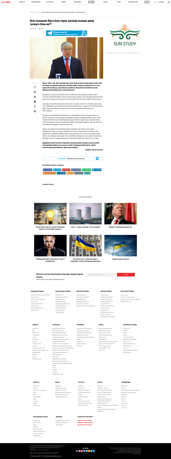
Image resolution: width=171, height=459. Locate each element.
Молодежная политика (59, 333)
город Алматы (104, 295)
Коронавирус (59, 425)
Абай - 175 (102, 350)
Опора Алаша (127, 352)
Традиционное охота (61, 397)
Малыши (100, 386)
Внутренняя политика (58, 328)
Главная (32, 12)
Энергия (35, 427)
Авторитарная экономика (84, 333)
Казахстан (36, 328)
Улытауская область (61, 306)
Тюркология (102, 337)
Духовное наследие (91, 2)
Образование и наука (40, 417)
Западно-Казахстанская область (40, 295)
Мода (79, 399)
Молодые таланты (102, 388)
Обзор (123, 399)
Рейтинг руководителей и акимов (62, 346)
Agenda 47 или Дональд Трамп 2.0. (120, 227)
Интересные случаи (84, 401)
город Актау (34, 301)
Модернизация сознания (130, 350)
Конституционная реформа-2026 (62, 363)
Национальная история (105, 328)
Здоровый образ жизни (62, 420)
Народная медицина (62, 422)
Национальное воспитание (63, 392)
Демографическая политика (60, 339)
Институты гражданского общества (62, 348)
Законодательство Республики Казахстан (106, 410)
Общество (35, 333)
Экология (124, 408)
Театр (35, 392)
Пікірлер (38, 12)
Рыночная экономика (83, 330)
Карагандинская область (62, 304)
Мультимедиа (36, 352)
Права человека (57, 354)
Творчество (126, 328)
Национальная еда (60, 390)
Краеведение (103, 339)
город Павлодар (81, 299)
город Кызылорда (105, 314)
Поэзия (125, 330)
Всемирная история (105, 330)
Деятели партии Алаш (105, 335)
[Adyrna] (6, 2)
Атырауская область (37, 304)
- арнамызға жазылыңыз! (71, 158)
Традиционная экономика (84, 328)
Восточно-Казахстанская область (131, 299)
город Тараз (103, 310)
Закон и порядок (147, 2)
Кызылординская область (108, 317)
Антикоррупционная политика (85, 337)
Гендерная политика (58, 337)
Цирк (34, 399)
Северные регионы (82, 291)
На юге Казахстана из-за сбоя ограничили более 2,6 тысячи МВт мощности (50, 228)
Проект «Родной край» (104, 392)
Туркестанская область (107, 306)
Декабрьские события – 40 (40, 350)
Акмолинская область (61, 297)
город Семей (124, 295)
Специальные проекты (104, 394)
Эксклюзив (124, 403)
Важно (64, 2)
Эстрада (35, 401)
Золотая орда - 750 (104, 346)
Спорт (119, 2)
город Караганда (60, 301)
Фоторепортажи (83, 405)
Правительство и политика (60, 343)
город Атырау (35, 306)
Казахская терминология (128, 392)
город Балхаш (59, 312)
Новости (22, 2)
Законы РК (55, 357)
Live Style (81, 382)
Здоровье (124, 386)
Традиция (58, 386)
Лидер (123, 388)
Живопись (36, 386)
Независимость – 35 (38, 348)
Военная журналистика (85, 403)
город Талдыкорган (106, 299)
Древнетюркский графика (106, 343)
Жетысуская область (106, 301)
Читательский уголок (84, 392)
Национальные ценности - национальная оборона (105, 400)
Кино (34, 394)
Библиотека (126, 346)
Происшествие (133, 2)
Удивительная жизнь (39, 431)
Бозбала (80, 386)
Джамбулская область (107, 312)
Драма (125, 335)
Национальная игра (61, 388)
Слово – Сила (127, 341)
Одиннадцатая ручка (129, 343)
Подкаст (123, 397)
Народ (105, 2)
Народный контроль (82, 335)
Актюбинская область (37, 308)
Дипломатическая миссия (60, 361)
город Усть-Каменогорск (128, 297)
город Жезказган (60, 308)
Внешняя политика (58, 330)
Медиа (35, 403)
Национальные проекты (59, 359)
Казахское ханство (104, 333)
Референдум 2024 (57, 374)
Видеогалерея (101, 397)
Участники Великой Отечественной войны (107, 406)
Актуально (49, 2)
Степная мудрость (128, 337)
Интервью (35, 339)
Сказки (125, 348)
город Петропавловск (82, 304)
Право (54, 365)
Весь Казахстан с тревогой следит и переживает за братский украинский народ (85, 260)
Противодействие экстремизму (130, 390)
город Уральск (35, 297)
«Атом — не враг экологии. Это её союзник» (85, 227)
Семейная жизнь (83, 397)
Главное (54, 370)
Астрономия (36, 422)
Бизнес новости (81, 343)
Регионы (123, 405)
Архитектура (37, 405)
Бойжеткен (81, 388)
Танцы (35, 388)
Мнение (35, 341)
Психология (36, 420)
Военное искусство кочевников (108, 341)
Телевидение (37, 397)
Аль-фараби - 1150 (104, 348)
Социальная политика (58, 341)
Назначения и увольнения (59, 352)
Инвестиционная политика (60, 335)
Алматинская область (106, 297)
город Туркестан (105, 308)
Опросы (35, 354)
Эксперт (35, 346)
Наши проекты (37, 343)
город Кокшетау (60, 299)
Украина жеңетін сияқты (120, 259)
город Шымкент (105, 304)
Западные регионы (37, 291)
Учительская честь (38, 433)
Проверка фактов (102, 403)
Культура (36, 382)
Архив (34, 357)
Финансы (79, 346)
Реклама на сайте (36, 456)
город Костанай (81, 295)
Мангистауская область (38, 299)
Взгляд (123, 401)
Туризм (79, 339)
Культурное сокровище (130, 339)
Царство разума (38, 429)
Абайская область (126, 301)
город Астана (59, 295)
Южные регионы (106, 291)
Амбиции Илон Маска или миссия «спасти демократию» (50, 260)
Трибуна (54, 372)
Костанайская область (83, 297)
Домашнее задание (84, 390)
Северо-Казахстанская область (85, 306)
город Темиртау (60, 310)
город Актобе (35, 310)
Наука (35, 425)
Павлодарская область (83, 301)
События (123, 394)
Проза (125, 333)
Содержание (37, 435)
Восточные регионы (127, 291)
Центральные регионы (63, 291)
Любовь (80, 394)
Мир (34, 330)
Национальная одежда (61, 394)
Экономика (77, 2)
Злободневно (36, 2)
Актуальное (36, 335)
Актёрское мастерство (40, 390)
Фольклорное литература (104, 390)
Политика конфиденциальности (52, 456)
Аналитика (80, 341)
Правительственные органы (60, 350)
